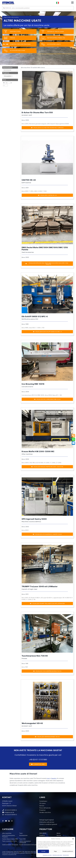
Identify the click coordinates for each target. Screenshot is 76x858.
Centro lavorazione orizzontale (25, 841)
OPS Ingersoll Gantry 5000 (34, 519)
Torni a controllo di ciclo (9, 841)
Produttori (42, 810)
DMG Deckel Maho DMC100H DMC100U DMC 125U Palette (45, 248)
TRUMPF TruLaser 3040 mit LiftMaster (40, 586)
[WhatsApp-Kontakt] (73, 438)
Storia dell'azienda (44, 808)
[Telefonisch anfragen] (73, 434)
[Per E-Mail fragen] (73, 442)
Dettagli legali (66, 855)
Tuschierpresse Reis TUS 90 (35, 656)
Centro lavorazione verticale (27, 845)
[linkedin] (9, 821)
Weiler (58, 833)
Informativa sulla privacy (57, 855)
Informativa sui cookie (47, 855)
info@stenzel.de (9, 812)
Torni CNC (22, 839)
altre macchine (6, 833)
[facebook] (3, 821)
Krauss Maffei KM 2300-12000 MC (38, 451)
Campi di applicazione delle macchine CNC (13, 851)
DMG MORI (42, 833)
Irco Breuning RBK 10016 (33, 384)
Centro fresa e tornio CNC (10, 839)
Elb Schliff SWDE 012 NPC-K (35, 316)
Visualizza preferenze (67, 851)
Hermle (59, 835)
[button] (73, 839)
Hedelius (42, 835)
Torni (20, 833)
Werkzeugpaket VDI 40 (32, 723)
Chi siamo (42, 803)
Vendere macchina (45, 812)
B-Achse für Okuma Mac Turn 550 (37, 112)
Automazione (23, 835)
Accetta (43, 851)
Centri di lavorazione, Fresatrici (8, 836)
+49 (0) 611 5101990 (38, 760)
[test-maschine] (47, 72)
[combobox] (10, 76)
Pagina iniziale (7, 17)
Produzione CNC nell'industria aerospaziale (13, 853)
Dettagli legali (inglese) (46, 820)
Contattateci (43, 801)
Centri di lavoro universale (10, 845)
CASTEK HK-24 (29, 180)
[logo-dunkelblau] (8, 2)
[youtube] (6, 821)
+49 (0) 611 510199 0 (10, 815)
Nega (55, 851)
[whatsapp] (12, 821)
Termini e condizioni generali (48, 824)
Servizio (41, 806)
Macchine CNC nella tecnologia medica (36, 853)
